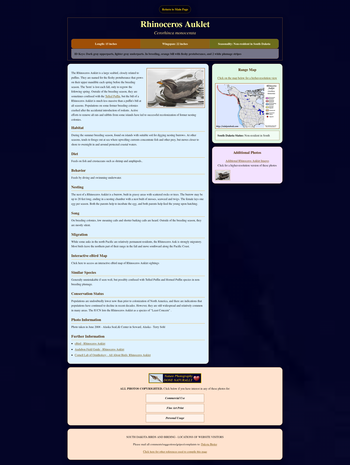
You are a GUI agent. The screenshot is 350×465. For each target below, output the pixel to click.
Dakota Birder (209, 444)
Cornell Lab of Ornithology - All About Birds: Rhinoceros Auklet (113, 355)
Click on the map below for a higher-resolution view (247, 78)
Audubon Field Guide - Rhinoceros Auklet (99, 349)
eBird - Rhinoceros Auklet (90, 343)
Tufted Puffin (112, 96)
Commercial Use (175, 398)
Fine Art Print (175, 408)
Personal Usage (175, 418)
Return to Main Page (175, 9)
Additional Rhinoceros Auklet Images (247, 161)
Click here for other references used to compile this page (175, 451)
